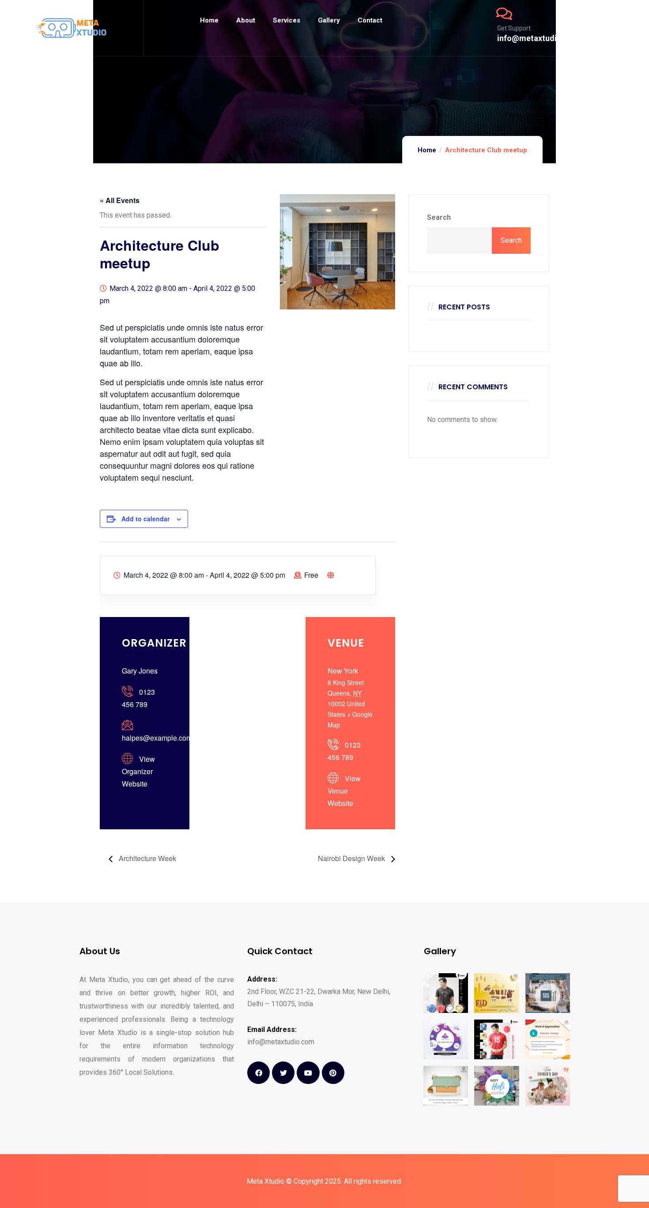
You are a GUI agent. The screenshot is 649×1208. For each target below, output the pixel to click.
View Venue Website (344, 790)
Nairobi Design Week (352, 858)
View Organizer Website (138, 771)
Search (439, 217)
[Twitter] (283, 1072)
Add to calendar (145, 518)
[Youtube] (308, 1072)
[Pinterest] (333, 1072)
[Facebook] (258, 1072)
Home (427, 150)
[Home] (71, 28)
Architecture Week (146, 858)
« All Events (120, 200)
